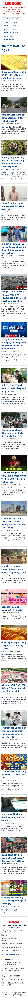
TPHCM (4, 173)
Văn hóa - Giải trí (17, 29)
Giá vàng (4, 84)
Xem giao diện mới (8, 40)
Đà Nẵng (4, 261)
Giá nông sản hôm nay (8, 910)
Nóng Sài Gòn (5, 307)
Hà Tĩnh (3, 442)
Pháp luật (5, 26)
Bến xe (10, 261)
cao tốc (8, 538)
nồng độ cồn (5, 401)
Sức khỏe (16, 33)
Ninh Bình (4, 534)
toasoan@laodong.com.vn (14, 954)
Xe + (11, 36)
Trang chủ (6, 19)
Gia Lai (3, 215)
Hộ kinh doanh (5, 826)
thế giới (8, 355)
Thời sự (13, 26)
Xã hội (13, 19)
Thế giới (5, 36)
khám (15, 745)
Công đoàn (6, 29)
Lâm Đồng (4, 127)
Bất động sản (7, 33)
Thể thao (5, 22)
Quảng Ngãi (5, 697)
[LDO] (14, 63)
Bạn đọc (20, 26)
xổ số (8, 616)
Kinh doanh (14, 22)
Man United (19, 488)
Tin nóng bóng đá (6, 488)
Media (19, 19)
